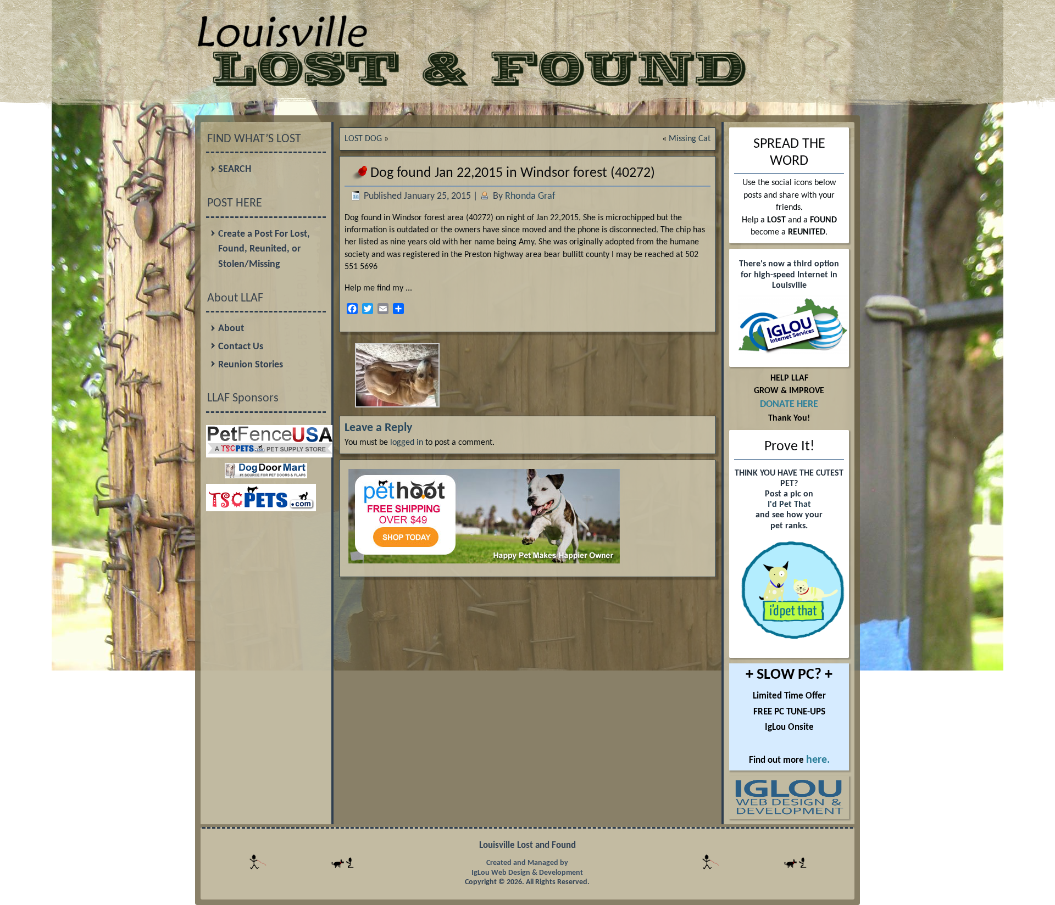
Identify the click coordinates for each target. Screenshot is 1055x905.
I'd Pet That (789, 504)
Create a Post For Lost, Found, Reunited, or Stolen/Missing (264, 249)
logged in (406, 442)
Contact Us (240, 347)
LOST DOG (363, 139)
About (231, 328)
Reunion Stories (250, 365)
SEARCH (234, 169)
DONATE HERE (789, 404)
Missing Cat (689, 139)
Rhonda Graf (530, 196)
